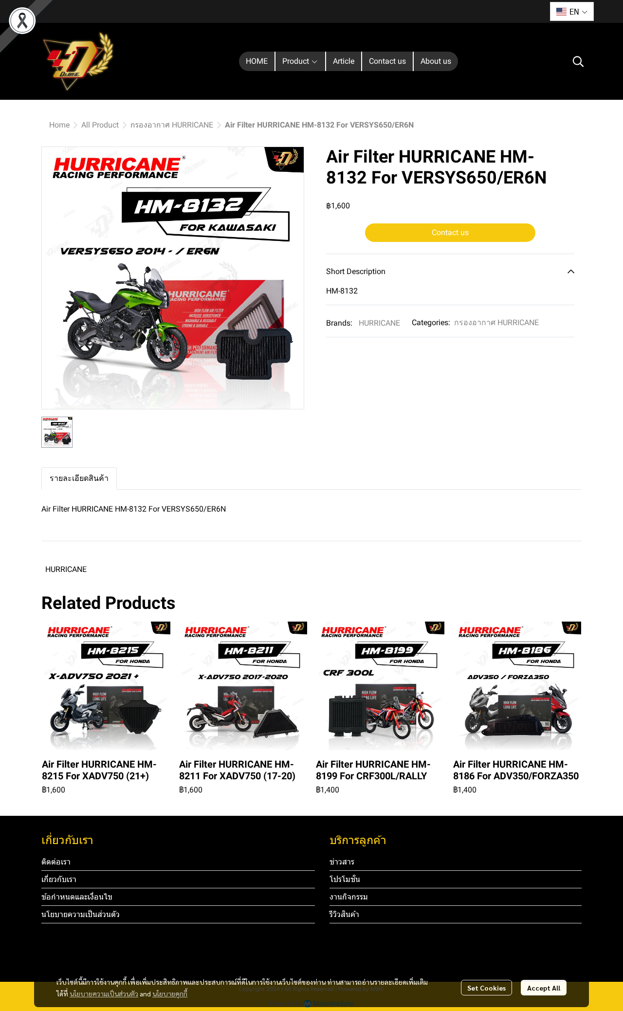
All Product (100, 124)
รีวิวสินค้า (344, 914)
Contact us (450, 232)
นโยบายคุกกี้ (169, 993)
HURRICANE (379, 323)
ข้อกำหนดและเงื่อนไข (76, 896)
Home (59, 124)
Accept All (543, 987)
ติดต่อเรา (56, 861)
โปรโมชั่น (345, 879)
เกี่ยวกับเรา (58, 879)
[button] (572, 11)
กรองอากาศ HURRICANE (171, 124)
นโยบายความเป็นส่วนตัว (104, 993)
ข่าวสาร (342, 861)
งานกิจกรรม (349, 896)
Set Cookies (486, 987)
